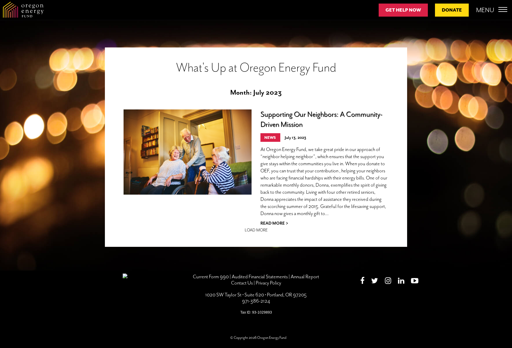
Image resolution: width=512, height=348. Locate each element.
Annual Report (305, 277)
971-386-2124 (256, 301)
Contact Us (242, 283)
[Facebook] (362, 282)
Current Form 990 (211, 277)
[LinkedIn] (401, 282)
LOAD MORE (256, 230)
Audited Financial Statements (260, 277)
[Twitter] (374, 282)
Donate (452, 10)
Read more (274, 222)
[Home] (23, 10)
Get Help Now (403, 10)
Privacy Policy (268, 283)
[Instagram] (388, 282)
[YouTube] (414, 282)
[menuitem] (363, 281)
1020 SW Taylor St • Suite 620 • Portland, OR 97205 (256, 295)
